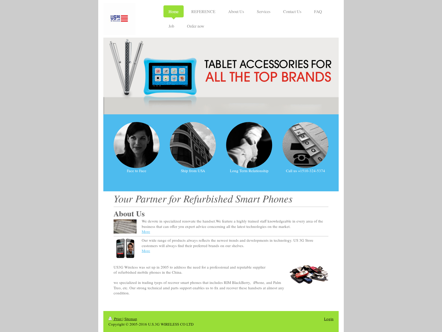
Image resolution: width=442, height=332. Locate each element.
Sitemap (130, 318)
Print (118, 318)
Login (329, 318)
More (146, 231)
